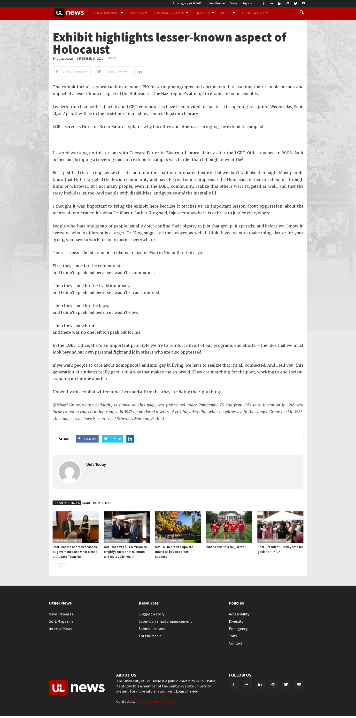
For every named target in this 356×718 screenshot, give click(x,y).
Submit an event (152, 628)
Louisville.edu (187, 691)
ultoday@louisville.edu (154, 701)
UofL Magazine (61, 621)
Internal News (60, 628)
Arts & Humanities (106, 13)
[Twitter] (295, 3)
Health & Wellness (116, 540)
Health (226, 13)
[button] (301, 12)
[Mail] (287, 3)
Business (137, 13)
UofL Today (65, 58)
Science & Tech (253, 13)
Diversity (236, 621)
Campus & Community (169, 13)
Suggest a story (151, 614)
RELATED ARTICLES (67, 502)
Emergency (238, 628)
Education (202, 13)
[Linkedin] (279, 3)
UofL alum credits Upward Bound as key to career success (174, 551)
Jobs (233, 635)
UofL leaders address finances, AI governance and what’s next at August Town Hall (75, 551)
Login (246, 3)
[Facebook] (263, 3)
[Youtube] (303, 3)
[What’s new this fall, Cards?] (229, 527)
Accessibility (239, 614)
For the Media (150, 635)
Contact (234, 3)
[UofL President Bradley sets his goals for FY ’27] (280, 527)
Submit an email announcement (165, 621)
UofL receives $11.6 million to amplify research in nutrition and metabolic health (125, 551)
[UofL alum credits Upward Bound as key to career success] (178, 527)
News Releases (217, 3)
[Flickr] (271, 3)
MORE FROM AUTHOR (97, 502)
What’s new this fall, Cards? (226, 547)
